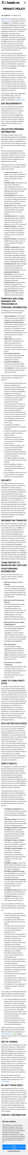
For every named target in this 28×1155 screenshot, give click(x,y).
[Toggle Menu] (25, 2)
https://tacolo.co (6, 21)
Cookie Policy (5, 1081)
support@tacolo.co (7, 1034)
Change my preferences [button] (14, 1151)
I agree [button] (14, 1145)
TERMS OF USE (20, 100)
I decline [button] (14, 1148)
